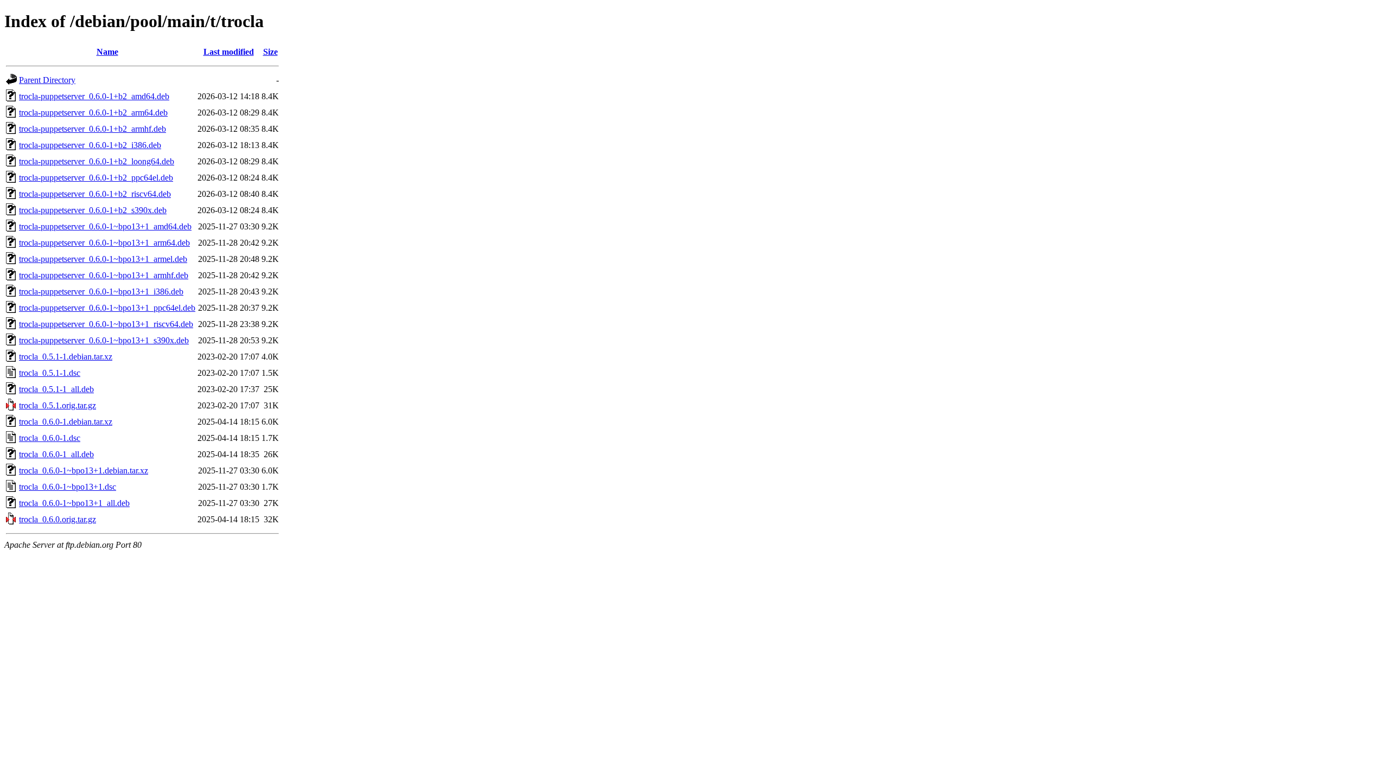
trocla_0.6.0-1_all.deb (56, 454)
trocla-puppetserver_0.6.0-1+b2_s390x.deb (93, 210)
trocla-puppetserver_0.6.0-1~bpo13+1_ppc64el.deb (107, 307)
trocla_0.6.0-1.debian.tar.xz (65, 421)
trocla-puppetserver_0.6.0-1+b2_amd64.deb (94, 96)
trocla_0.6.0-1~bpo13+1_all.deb (74, 503)
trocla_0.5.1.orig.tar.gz (57, 405)
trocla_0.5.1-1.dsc (49, 372)
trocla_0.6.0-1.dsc (49, 438)
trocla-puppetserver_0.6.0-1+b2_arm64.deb (93, 112)
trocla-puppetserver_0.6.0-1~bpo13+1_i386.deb (101, 291)
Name (107, 51)
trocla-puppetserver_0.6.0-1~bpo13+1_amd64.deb (105, 226)
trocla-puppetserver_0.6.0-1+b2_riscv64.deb (95, 194)
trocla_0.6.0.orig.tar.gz (57, 519)
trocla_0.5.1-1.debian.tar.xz (65, 356)
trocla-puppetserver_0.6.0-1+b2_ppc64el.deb (96, 177)
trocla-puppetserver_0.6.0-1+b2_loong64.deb (96, 161)
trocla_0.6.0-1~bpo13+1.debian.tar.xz (83, 470)
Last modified (228, 51)
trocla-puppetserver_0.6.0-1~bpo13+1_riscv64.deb (106, 324)
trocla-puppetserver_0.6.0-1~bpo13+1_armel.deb (103, 259)
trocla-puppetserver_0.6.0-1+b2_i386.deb (90, 145)
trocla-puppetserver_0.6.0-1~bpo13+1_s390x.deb (104, 340)
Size (270, 51)
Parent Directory (47, 80)
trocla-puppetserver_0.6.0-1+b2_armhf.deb (92, 128)
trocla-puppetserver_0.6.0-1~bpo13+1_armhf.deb (103, 275)
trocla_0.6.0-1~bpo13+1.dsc (67, 486)
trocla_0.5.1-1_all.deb (56, 389)
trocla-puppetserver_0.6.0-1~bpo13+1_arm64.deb (104, 242)
